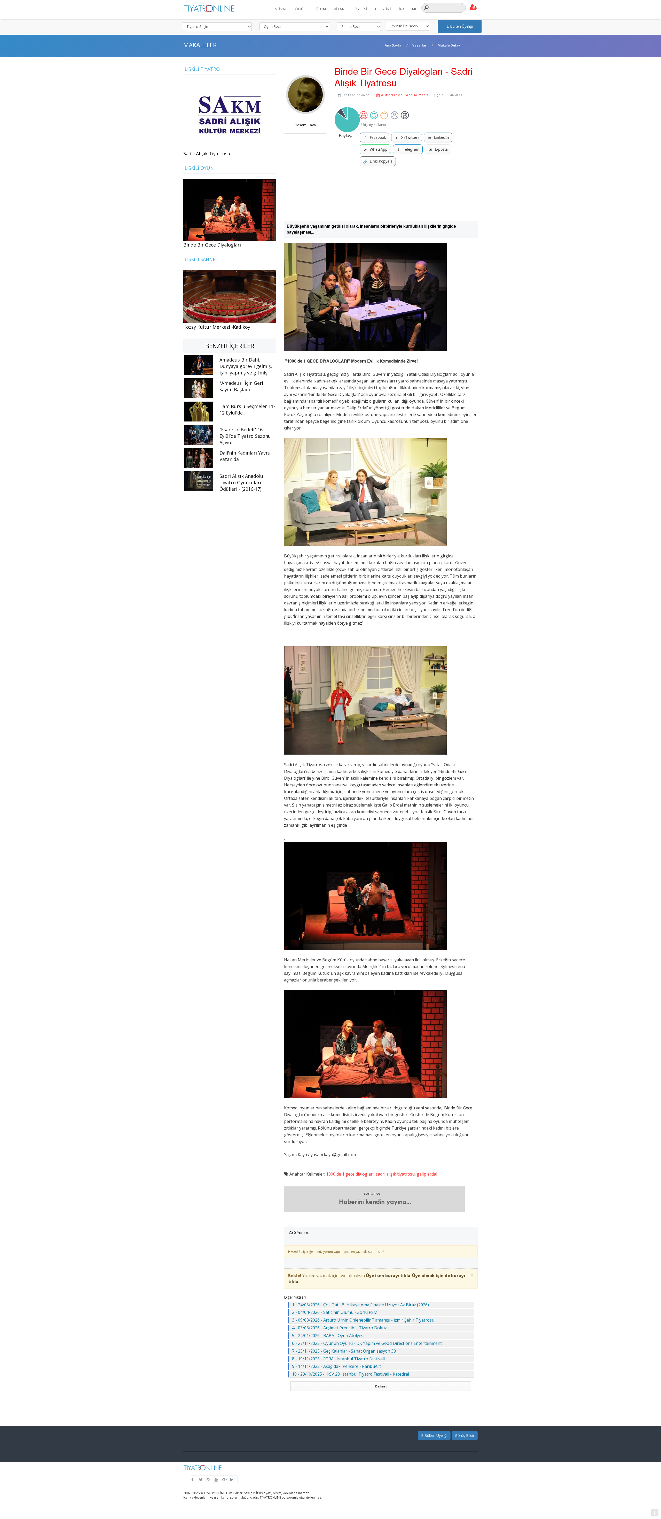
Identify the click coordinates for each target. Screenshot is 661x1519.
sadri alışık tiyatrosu (395, 1174)
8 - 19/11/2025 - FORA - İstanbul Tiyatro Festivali (338, 1359)
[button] (474, 7)
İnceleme (408, 9)
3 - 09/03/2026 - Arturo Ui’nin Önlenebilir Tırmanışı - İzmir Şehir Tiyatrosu (363, 1320)
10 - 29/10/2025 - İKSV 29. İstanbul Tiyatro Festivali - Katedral (350, 1374)
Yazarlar (419, 45)
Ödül (300, 9)
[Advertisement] (381, 193)
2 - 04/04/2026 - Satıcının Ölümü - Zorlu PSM (334, 1312)
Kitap (339, 9)
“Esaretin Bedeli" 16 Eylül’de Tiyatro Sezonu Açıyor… (245, 436)
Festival (279, 9)
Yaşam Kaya (305, 124)
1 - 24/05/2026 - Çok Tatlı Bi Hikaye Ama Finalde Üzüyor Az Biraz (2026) (360, 1305)
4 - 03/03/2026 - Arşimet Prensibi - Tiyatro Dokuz (339, 1328)
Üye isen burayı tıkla (388, 1275)
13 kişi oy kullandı (372, 124)
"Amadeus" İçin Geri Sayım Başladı (241, 386)
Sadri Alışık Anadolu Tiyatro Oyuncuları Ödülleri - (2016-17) (241, 482)
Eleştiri (383, 9)
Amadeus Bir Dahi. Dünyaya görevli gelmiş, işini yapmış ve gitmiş (245, 366)
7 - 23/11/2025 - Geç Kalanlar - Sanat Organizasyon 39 (344, 1351)
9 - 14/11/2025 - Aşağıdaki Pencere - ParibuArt (336, 1366)
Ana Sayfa (393, 45)
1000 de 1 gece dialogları (350, 1174)
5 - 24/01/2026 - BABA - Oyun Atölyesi (328, 1335)
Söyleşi (359, 9)
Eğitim (319, 9)
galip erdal (427, 1174)
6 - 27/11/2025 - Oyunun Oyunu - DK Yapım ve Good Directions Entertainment (367, 1343)
